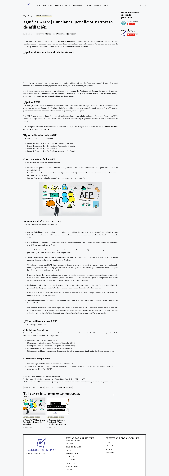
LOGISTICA (70, 456)
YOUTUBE (110, 453)
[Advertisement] (70, 68)
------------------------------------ (115, 440)
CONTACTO (108, 5)
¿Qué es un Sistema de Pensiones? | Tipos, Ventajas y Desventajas (56, 422)
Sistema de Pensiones (66, 41)
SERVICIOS (98, 5)
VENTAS (69, 469)
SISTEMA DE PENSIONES (44, 16)
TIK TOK (109, 449)
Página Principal (28, 16)
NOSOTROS (40, 5)
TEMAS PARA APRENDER (81, 5)
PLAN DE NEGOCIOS (73, 466)
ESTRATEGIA (71, 463)
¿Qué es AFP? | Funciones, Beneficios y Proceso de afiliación (34, 422)
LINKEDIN (110, 442)
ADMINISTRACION (73, 440)
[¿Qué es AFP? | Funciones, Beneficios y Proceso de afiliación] (34, 406)
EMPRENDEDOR (72, 453)
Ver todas (26, 396)
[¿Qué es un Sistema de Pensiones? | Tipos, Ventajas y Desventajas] (58, 406)
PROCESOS (70, 450)
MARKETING (71, 460)
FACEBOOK (110, 446)
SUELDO (50, 387)
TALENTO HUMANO (64, 387)
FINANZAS (70, 444)
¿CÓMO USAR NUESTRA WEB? (59, 5)
